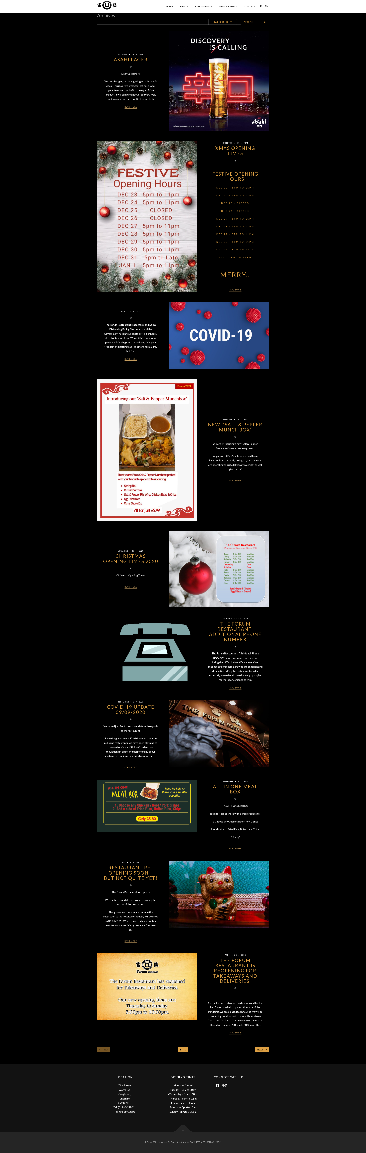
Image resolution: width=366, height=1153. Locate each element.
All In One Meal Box (235, 789)
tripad (226, 1085)
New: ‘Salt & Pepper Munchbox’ (235, 427)
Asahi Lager (131, 59)
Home (169, 6)
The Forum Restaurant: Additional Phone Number (235, 631)
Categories (221, 22)
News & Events (228, 6)
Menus (184, 6)
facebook (219, 1085)
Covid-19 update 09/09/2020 (130, 709)
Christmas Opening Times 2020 (130, 558)
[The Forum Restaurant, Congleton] (110, 6)
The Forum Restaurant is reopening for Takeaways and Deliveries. (235, 970)
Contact (249, 6)
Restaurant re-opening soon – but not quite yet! (131, 873)
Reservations (203, 6)
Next (260, 1049)
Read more (131, 107)
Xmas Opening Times (235, 150)
